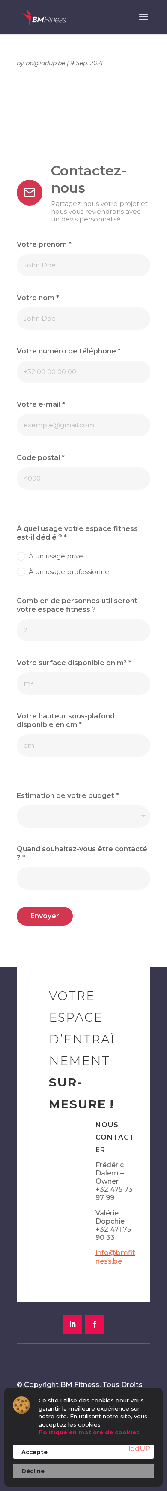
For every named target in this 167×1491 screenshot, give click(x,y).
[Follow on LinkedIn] (72, 1324)
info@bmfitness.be (115, 1257)
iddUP (139, 1449)
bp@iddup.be (45, 63)
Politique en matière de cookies (89, 1432)
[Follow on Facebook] (94, 1324)
